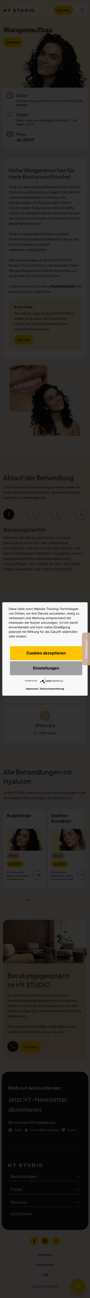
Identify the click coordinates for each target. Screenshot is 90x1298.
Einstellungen (46, 668)
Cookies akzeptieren (46, 653)
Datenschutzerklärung (52, 689)
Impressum (32, 689)
